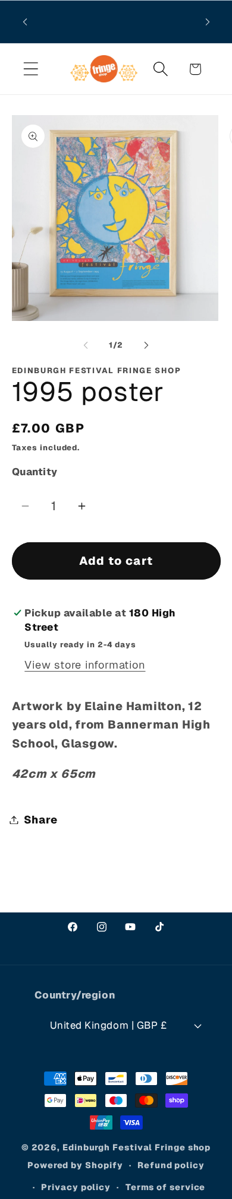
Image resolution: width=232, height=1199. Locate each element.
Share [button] (41, 819)
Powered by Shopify (75, 1165)
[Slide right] (146, 345)
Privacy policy (76, 1187)
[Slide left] (86, 345)
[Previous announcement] (25, 22)
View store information (84, 665)
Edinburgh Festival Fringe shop (136, 1147)
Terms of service (166, 1187)
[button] (31, 69)
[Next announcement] (208, 22)
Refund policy (171, 1165)
